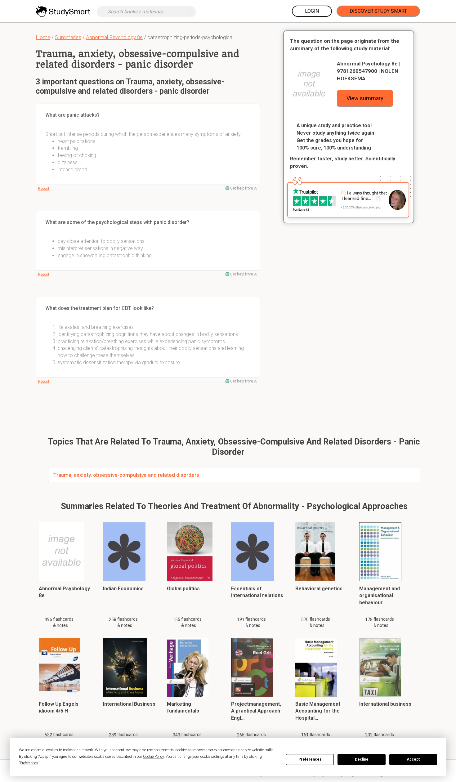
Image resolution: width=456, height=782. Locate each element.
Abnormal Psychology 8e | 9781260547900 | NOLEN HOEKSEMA (368, 71)
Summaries (68, 37)
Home (43, 37)
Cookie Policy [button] (153, 756)
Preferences (310, 759)
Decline (362, 759)
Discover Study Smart (378, 11)
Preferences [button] (29, 763)
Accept (413, 759)
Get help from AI (243, 188)
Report (43, 188)
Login (312, 11)
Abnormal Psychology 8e (114, 37)
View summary (364, 98)
